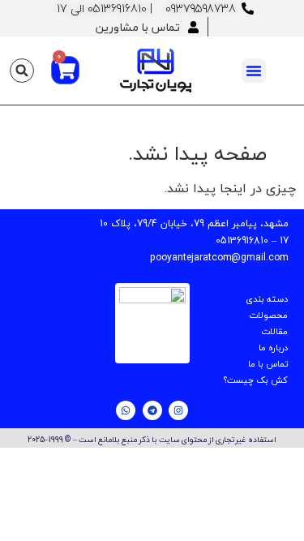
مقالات (274, 331)
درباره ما (273, 347)
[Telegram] (152, 410)
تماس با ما (268, 363)
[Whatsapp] (125, 410)
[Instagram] (178, 410)
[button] (254, 70)
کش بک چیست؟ (256, 380)
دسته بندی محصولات (267, 307)
